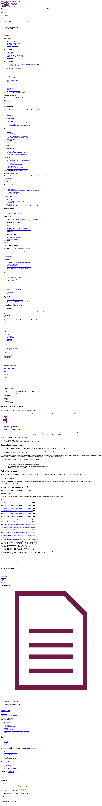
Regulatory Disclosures (13, 192)
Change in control (11, 150)
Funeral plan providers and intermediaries (17, 137)
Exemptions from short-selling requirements (18, 228)
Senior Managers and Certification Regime (17, 169)
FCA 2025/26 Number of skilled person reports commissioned (16, 490)
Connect (6, 755)
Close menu (7, 102)
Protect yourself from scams (14, 293)
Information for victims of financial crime (17, 268)
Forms (5, 377)
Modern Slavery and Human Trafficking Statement (16, 731)
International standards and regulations (16, 56)
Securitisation (10, 202)
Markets (6, 181)
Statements (9, 340)
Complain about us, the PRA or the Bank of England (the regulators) (24, 64)
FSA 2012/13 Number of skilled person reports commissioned (16, 535)
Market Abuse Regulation (13, 222)
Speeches (9, 339)
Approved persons (11, 148)
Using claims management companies (16, 281)
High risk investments (12, 265)
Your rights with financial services (15, 269)
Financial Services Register (10, 753)
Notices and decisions (9, 368)
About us (6, 15)
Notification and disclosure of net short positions (19, 230)
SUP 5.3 (6, 464)
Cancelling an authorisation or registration (17, 122)
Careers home (10, 88)
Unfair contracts (11, 304)
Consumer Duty (11, 162)
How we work (7, 100)
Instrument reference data (13, 237)
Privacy (6, 732)
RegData (6, 757)
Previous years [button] (5, 500)
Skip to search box (16, 1)
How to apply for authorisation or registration (18, 125)
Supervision (10, 58)
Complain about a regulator (14, 277)
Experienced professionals (13, 91)
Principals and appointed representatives (17, 154)
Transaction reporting (12, 239)
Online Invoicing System (10, 758)
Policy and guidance (9, 362)
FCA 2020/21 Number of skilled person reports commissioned (16, 513)
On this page (4, 416)
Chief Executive (11, 77)
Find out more (7, 115)
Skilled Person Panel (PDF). (33, 474)
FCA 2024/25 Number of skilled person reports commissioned (16, 502)
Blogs (8, 334)
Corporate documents (10, 365)
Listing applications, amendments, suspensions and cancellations (23, 190)
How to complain (11, 280)
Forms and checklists (12, 187)
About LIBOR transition (13, 199)
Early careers (10, 89)
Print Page (3, 578)
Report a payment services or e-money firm (18, 301)
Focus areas (7, 157)
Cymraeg (6, 728)
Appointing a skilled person (11, 426)
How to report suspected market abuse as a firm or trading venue (23, 219)
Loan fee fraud (10, 291)
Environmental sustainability (14, 68)
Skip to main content (6, 1)
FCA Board (10, 82)
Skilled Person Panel (9, 428)
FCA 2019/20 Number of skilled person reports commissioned (16, 516)
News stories (10, 336)
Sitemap (6, 733)
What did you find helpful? (7, 568)
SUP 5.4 (6, 466)
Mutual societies (11, 140)
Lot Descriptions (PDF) (13, 483)
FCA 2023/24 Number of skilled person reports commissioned (16, 505)
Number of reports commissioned (12, 429)
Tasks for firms (8, 145)
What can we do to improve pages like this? (12, 560)
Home (5, 398)
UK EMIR (9, 204)
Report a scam (10, 302)
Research (6, 374)
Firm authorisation (9, 118)
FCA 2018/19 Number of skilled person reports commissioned (16, 519)
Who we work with (12, 70)
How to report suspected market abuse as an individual (20, 221)
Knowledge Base (11, 189)
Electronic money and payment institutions (17, 136)
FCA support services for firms (14, 164)
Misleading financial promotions (15, 300)
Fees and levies (11, 151)
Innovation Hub (11, 139)
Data (5, 371)
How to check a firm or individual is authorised (19, 267)
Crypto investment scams (13, 288)
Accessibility (7, 722)
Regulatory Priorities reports (8, 718)
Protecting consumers (12, 46)
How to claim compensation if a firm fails (17, 279)
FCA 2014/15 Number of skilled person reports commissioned (16, 529)
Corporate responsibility (13, 65)
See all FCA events (12, 355)
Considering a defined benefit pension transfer (18, 262)
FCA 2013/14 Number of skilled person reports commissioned (16, 532)
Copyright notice (8, 725)
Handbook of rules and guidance (15, 55)
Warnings (9, 341)
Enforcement (10, 53)
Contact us (6, 35)
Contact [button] (11, 772)
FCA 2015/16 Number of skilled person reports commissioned (16, 527)
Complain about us (8, 723)
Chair (8, 76)
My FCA (6, 751)
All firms (9, 132)
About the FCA (11, 41)
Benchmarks (10, 211)
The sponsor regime (12, 193)
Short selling (10, 231)
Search (2, 8)
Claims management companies (15, 133)
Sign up (6, 328)
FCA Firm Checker (12, 264)
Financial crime (11, 166)
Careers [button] (11, 762)
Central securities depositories (14, 213)
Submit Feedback (5, 576)
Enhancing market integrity (14, 43)
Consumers (6, 242)
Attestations (4, 714)
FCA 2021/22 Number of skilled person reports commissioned (16, 511)
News (5, 317)
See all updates (31, 410)
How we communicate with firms (9, 715)
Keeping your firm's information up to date (17, 152)
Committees (10, 79)
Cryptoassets (10, 163)
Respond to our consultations (11, 394)
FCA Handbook (8, 754)
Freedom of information (10, 729)
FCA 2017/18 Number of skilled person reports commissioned (16, 521)
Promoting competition (12, 44)
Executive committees (12, 80)
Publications (7, 358)
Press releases (10, 337)
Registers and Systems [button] (28, 748)
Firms (5, 103)
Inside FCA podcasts (12, 348)
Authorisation (10, 52)
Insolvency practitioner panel (8, 716)
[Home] (9, 7)
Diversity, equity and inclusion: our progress (18, 67)
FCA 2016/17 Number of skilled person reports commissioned (16, 524)
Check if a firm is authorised (14, 124)
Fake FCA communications (14, 289)
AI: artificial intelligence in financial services (18, 160)
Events (5, 352)
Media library (10, 349)
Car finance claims (11, 276)
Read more (6, 313)
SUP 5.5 (6, 467)
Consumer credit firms (12, 134)
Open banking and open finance (15, 167)
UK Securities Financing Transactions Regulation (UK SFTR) (22, 205)
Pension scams (10, 292)
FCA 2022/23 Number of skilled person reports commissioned (16, 508)
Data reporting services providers (15, 201)
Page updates (4, 538)
